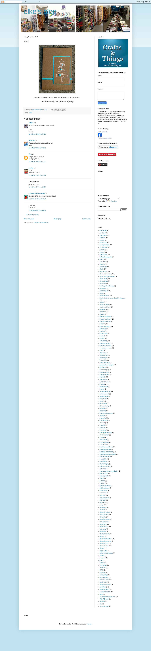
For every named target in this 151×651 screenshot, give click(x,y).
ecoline (102, 338)
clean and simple (105, 274)
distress (102, 324)
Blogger (89, 624)
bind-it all (103, 262)
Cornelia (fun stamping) (37, 193)
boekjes (102, 264)
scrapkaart (103, 507)
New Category (104, 464)
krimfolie (102, 408)
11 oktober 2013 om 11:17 (37, 161)
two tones (103, 568)
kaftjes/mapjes (104, 396)
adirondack (103, 235)
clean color (103, 279)
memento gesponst (106, 432)
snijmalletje (103, 524)
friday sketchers (105, 362)
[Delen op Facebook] (62, 110)
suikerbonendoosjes (106, 553)
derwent (102, 314)
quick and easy (104, 488)
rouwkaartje (103, 490)
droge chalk (103, 333)
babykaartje (103, 254)
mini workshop (104, 442)
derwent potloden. (105, 319)
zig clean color (104, 606)
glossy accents (104, 372)
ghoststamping (104, 370)
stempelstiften (104, 546)
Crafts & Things (102, 131)
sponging (103, 529)
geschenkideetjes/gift (106, 365)
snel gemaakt (104, 522)
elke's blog (40, 11)
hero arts (102, 377)
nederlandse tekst (105, 449)
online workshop (105, 466)
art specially (103, 247)
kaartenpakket (104, 394)
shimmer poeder (105, 512)
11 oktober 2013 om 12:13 (37, 175)
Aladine (102, 238)
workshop (103, 587)
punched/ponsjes (105, 485)
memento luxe (104, 435)
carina (31, 168)
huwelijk (102, 384)
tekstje (102, 555)
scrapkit (102, 510)
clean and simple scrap (107, 276)
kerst (30, 112)
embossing (103, 341)
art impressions (104, 245)
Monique (32, 140)
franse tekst (103, 360)
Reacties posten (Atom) (41, 222)
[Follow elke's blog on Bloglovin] (108, 148)
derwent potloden (105, 316)
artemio (102, 250)
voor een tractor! (105, 580)
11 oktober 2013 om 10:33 (37, 148)
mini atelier (103, 440)
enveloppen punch (106, 348)
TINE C (31, 123)
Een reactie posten (33, 215)
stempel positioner (105, 539)
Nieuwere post (29, 219)
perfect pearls (104, 476)
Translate (114, 201)
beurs (101, 259)
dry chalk (102, 336)
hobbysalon (103, 379)
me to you (103, 427)
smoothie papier (105, 519)
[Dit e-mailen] (56, 110)
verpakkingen (104, 577)
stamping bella (104, 534)
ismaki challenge (105, 391)
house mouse (104, 382)
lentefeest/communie (106, 413)
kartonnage (103, 398)
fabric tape (103, 353)
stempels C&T (104, 543)
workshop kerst (104, 589)
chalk (101, 269)
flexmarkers (103, 358)
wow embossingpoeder (107, 596)
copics (102, 302)
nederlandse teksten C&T (108, 454)
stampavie (103, 531)
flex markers (103, 355)
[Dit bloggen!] (58, 110)
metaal (102, 437)
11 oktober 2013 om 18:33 (37, 187)
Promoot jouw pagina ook (105, 138)
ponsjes (102, 481)
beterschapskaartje (106, 257)
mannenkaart (104, 420)
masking (102, 425)
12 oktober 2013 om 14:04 (37, 210)
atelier (102, 252)
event (101, 350)
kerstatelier (103, 403)
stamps (102, 536)
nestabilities (103, 461)
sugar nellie (103, 551)
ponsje (102, 478)
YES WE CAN (104, 599)
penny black (103, 473)
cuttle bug (103, 309)
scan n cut (103, 493)
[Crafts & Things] (100, 136)
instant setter (104, 387)
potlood (102, 483)
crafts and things (105, 307)
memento (103, 430)
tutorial (102, 563)
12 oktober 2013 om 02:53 (37, 199)
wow (101, 594)
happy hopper (104, 374)
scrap (101, 505)
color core (103, 283)
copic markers (104, 296)
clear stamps (104, 281)
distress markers (105, 326)
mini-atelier (103, 444)
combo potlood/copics (107, 286)
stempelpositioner (105, 541)
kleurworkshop (104, 406)
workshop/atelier (105, 592)
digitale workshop (105, 321)
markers (102, 423)
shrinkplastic (104, 514)
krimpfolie (103, 411)
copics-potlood (104, 304)
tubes (101, 560)
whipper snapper (105, 584)
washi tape (103, 582)
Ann (30, 154)
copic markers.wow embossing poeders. (112, 298)
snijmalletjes (104, 526)
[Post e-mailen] (51, 109)
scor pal (102, 495)
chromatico (103, 271)
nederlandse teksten (106, 452)
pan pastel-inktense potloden (109, 471)
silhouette (103, 517)
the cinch (102, 558)
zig (101, 604)
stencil (102, 548)
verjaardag (103, 575)
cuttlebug (103, 312)
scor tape (103, 500)
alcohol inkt (103, 242)
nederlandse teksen (106, 447)
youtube (102, 601)
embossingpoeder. (106, 345)
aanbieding (103, 230)
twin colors (103, 565)
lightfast (102, 415)
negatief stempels (105, 456)
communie (103, 288)
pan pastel (103, 469)
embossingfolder (105, 343)
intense (102, 389)
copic (101, 293)
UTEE (101, 570)
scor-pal (102, 502)
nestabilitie (103, 459)
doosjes (102, 331)
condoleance (104, 291)
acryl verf (102, 233)
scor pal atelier (104, 498)
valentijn (102, 572)
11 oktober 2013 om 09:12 (37, 134)
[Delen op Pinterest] (64, 110)
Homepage (58, 219)
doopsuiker (103, 329)
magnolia (103, 418)
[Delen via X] (60, 110)
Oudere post (86, 219)
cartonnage (103, 267)
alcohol (102, 240)
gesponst (103, 367)
